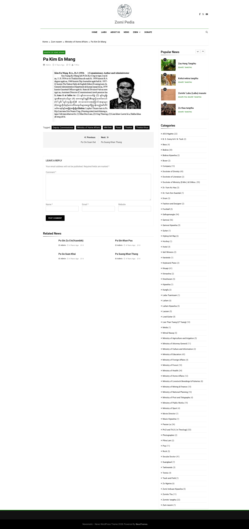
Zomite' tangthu (185, 67)
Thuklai (128, 127)
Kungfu (166, 290)
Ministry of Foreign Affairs (174, 360)
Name (49, 204)
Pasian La (167, 424)
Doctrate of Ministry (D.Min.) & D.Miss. (179, 182)
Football (166, 209)
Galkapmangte (169, 214)
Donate (148, 32)
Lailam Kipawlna (170, 306)
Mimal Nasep (168, 333)
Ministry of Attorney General (175, 343)
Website (122, 204)
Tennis (165, 473)
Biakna (165, 150)
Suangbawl (167, 462)
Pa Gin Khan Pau (124, 240)
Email (85, 204)
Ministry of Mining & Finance (175, 387)
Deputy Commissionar (63, 127)
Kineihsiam (167, 279)
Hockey (166, 241)
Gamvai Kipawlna (170, 225)
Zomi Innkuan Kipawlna (173, 489)
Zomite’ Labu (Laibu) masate (192, 93)
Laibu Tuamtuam (170, 295)
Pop (164, 446)
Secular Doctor (169, 456)
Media (165, 327)
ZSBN (135, 32)
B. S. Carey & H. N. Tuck (173, 139)
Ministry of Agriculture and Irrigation (178, 338)
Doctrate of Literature (172, 177)
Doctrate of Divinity (171, 171)
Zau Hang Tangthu (187, 63)
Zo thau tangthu (186, 108)
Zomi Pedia (124, 22)
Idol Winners (168, 252)
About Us (115, 32)
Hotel (165, 247)
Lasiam (166, 311)
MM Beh (108, 127)
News (126, 32)
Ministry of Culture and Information (178, 349)
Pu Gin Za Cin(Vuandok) (70, 240)
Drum (165, 198)
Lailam (165, 300)
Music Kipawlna (169, 419)
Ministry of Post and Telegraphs (176, 397)
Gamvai (166, 220)
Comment (51, 172)
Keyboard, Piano (170, 263)
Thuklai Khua (142, 127)
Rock (165, 451)
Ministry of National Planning (175, 392)
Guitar (165, 231)
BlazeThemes (141, 524)
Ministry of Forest (170, 365)
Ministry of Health (170, 370)
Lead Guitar (167, 317)
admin (48, 65)
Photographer (168, 435)
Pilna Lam (167, 440)
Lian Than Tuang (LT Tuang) (174, 322)
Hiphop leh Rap (169, 236)
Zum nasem (168, 505)
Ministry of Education (172, 354)
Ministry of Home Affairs (54, 52)
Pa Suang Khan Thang (126, 254)
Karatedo (166, 257)
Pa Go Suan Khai (67, 254)
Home (94, 32)
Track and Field (169, 478)
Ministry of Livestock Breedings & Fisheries (181, 381)
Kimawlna (167, 274)
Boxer (165, 161)
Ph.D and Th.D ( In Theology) (175, 430)
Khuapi (165, 268)
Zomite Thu (182, 97)
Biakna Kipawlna (170, 155)
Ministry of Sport (170, 408)
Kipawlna (166, 284)
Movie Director (169, 413)
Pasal (118, 127)
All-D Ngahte (168, 134)
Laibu (104, 32)
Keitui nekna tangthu (188, 78)
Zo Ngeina (167, 483)
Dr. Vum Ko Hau (169, 187)
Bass (165, 144)
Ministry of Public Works (173, 403)
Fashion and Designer (172, 204)
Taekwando (167, 467)
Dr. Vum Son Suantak (172, 193)
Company (167, 166)
